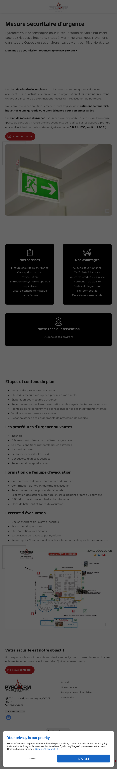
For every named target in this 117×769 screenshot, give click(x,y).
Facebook (50, 749)
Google (38, 749)
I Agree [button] (83, 758)
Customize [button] (32, 759)
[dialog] (58, 749)
